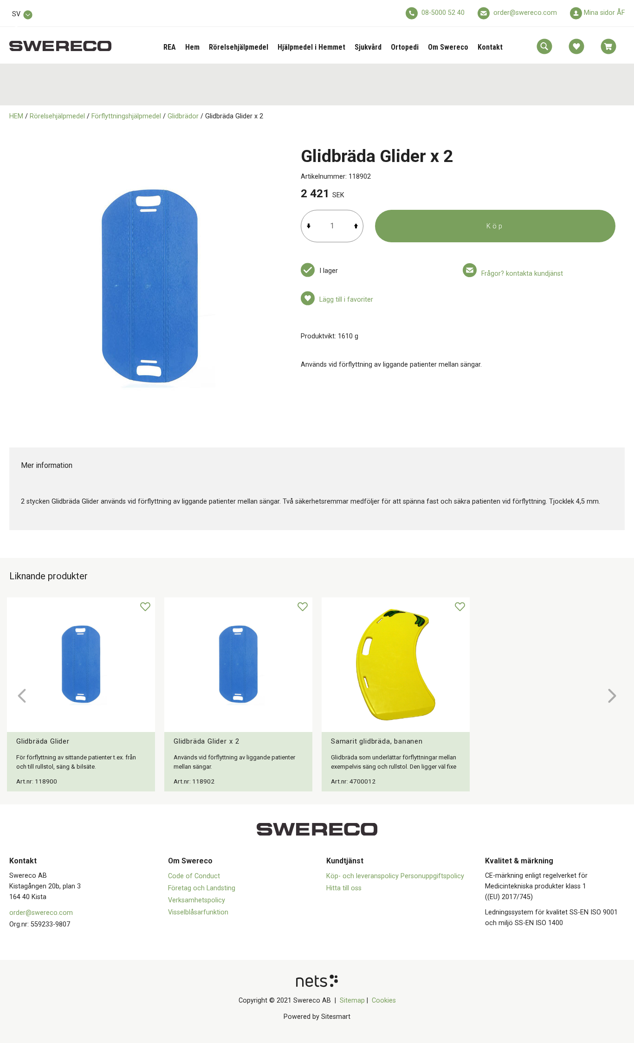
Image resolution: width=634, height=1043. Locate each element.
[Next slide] (612, 696)
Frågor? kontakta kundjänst (522, 274)
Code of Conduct (194, 876)
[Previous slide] (22, 696)
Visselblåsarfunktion (198, 912)
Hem (192, 47)
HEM (16, 116)
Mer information (46, 465)
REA (169, 47)
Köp (495, 226)
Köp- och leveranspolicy (363, 876)
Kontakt (490, 47)
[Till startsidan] (60, 41)
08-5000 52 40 (443, 13)
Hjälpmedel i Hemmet (311, 47)
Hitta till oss (344, 888)
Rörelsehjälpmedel (238, 47)
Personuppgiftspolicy (432, 876)
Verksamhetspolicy (196, 900)
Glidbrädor (183, 116)
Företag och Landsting (201, 888)
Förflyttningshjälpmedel (126, 116)
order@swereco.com (525, 13)
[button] (544, 46)
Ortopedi (405, 47)
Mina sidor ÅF (604, 13)
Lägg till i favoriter (346, 300)
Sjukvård (368, 47)
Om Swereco (448, 47)
